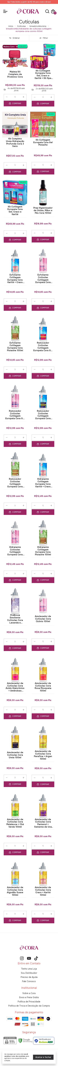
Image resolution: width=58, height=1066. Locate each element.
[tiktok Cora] (36, 958)
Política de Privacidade (29, 1001)
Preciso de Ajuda (29, 977)
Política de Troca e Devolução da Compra (29, 1005)
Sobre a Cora (29, 993)
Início (10, 26)
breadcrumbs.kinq (38, 26)
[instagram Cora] (22, 958)
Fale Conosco (29, 981)
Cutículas (21, 26)
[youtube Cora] (29, 958)
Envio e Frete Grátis (29, 997)
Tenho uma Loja (29, 968)
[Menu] (6, 11)
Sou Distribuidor (29, 973)
